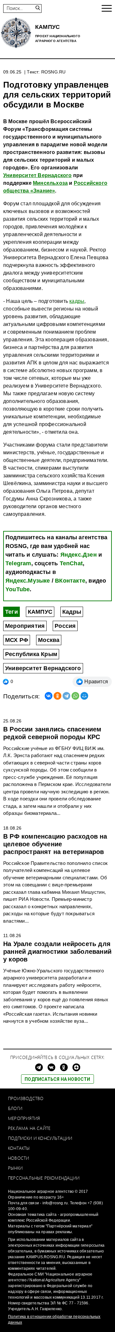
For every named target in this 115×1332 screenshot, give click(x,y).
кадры (76, 301)
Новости (18, 1158)
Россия (65, 626)
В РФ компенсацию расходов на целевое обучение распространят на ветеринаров (55, 844)
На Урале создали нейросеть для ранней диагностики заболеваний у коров (57, 951)
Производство (25, 1098)
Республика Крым (31, 654)
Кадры (71, 612)
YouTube (17, 589)
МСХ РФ (16, 640)
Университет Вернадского (37, 175)
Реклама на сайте (29, 1128)
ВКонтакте (70, 580)
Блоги (15, 1108)
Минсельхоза (50, 183)
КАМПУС (40, 612)
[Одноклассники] (57, 696)
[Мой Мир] (84, 696)
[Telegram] (66, 696)
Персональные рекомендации (44, 1178)
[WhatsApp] (75, 696)
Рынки (15, 1168)
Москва (48, 640)
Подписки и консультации (40, 1138)
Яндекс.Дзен (78, 554)
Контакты (19, 1148)
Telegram (18, 563)
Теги (11, 612)
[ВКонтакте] (48, 696)
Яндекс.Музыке (27, 580)
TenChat (71, 563)
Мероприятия (25, 626)
